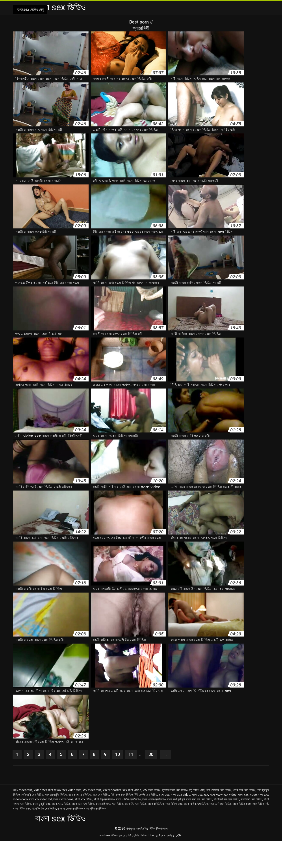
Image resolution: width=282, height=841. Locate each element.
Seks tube (147, 835)
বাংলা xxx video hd (40, 799)
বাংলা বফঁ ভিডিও (156, 804)
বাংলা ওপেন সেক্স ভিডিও (154, 799)
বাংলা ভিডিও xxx (241, 804)
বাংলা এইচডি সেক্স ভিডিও (128, 799)
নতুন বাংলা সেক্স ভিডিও (79, 794)
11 (130, 754)
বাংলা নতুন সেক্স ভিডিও (83, 804)
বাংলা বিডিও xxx (173, 804)
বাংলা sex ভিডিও (109, 835)
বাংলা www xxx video (223, 794)
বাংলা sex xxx (200, 794)
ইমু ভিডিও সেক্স (196, 790)
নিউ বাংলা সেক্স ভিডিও (122, 794)
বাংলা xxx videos (63, 799)
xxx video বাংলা (92, 790)
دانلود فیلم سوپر (128, 835)
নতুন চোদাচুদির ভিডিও (56, 794)
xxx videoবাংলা (112, 790)
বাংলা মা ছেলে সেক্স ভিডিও (70, 808)
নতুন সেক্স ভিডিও (101, 794)
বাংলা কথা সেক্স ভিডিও (251, 799)
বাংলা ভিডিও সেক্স (21, 808)
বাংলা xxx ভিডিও (84, 799)
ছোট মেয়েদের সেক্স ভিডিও (219, 790)
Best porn (139, 22)
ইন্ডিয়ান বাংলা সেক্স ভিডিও (175, 790)
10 (117, 754)
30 (150, 754)
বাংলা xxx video (247, 794)
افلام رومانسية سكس (168, 835)
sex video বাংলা (22, 790)
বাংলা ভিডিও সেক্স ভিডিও (44, 808)
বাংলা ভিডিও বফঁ (260, 804)
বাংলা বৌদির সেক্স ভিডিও (196, 804)
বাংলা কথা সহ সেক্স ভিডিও (226, 799)
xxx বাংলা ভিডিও (152, 790)
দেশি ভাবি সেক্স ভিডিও (32, 794)
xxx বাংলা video (131, 790)
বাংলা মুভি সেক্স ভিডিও (95, 808)
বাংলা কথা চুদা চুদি (176, 799)
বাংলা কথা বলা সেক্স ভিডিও (199, 799)
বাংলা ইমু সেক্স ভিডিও (104, 799)
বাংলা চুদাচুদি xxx (41, 804)
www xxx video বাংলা (67, 790)
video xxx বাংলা (43, 790)
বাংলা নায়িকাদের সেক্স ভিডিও (109, 804)
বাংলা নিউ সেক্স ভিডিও (135, 804)
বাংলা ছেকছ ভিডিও (61, 804)
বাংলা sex (164, 794)
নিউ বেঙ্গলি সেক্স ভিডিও (145, 794)
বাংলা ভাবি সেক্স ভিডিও (220, 804)
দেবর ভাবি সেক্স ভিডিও (244, 790)
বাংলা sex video (180, 794)
